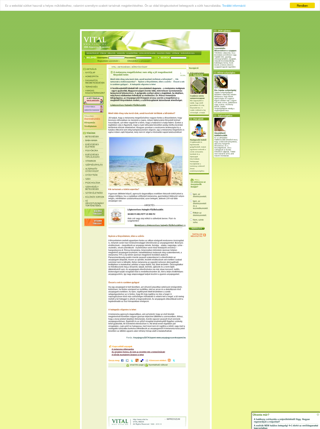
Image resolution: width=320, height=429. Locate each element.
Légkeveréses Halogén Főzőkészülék (128, 105)
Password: (130, 57)
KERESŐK (121, 53)
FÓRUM (103, 53)
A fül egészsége (197, 73)
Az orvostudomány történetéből (94, 203)
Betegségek (92, 137)
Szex (87, 179)
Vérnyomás (89, 123)
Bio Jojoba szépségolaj (225, 90)
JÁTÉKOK (175, 53)
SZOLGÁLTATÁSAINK (147, 53)
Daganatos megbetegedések (95, 81)
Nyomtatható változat (158, 365)
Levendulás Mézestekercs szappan (225, 49)
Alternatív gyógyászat (92, 170)
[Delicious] (142, 362)
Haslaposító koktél (198, 140)
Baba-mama (91, 140)
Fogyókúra (91, 151)
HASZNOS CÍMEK (163, 53)
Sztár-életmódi (94, 193)
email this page (137, 365)
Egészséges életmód (92, 145)
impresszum (173, 419)
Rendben (302, 5)
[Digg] (147, 362)
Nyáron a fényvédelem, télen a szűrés (154, 82)
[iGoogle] (127, 362)
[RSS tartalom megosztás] (169, 361)
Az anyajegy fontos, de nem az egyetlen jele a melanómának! (138, 352)
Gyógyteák (91, 175)
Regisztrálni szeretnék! (108, 61)
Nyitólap (90, 73)
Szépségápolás (94, 165)
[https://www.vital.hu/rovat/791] (93, 103)
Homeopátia (91, 76)
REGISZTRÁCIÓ (93, 53)
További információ (234, 6)
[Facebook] (122, 362)
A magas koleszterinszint (95, 92)
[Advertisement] (160, 20)
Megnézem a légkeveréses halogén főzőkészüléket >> (160, 225)
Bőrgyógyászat (139, 67)
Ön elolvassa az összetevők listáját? (198, 184)
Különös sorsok (94, 197)
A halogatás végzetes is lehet (143, 84)
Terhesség (91, 87)
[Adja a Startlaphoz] (137, 362)
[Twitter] (132, 362)
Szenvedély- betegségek (92, 188)
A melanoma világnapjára (123, 349)
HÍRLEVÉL (112, 53)
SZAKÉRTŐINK (132, 53)
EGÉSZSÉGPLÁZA (187, 53)
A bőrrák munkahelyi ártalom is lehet (128, 355)
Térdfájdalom (90, 126)
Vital (114, 67)
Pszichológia (92, 183)
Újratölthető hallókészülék (220, 134)
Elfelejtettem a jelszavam (139, 61)
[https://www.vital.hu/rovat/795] (93, 112)
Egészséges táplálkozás (92, 156)
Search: (165, 57)
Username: (102, 57)
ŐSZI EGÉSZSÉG (92, 119)
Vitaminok (90, 161)
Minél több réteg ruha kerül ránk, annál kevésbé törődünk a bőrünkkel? (141, 79)
